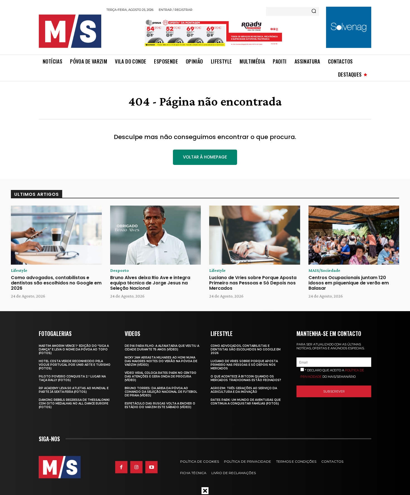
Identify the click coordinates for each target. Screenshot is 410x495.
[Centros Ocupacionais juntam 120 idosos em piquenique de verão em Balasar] (353, 235)
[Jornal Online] (70, 31)
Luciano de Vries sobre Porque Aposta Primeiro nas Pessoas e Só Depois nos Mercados (252, 282)
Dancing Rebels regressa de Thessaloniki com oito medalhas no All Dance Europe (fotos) (74, 403)
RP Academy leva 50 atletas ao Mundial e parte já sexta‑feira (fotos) (73, 390)
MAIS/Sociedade (324, 270)
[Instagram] (136, 467)
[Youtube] (151, 467)
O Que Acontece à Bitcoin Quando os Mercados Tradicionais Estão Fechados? (246, 378)
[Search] (313, 11)
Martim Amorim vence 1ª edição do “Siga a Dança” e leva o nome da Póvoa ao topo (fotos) (74, 349)
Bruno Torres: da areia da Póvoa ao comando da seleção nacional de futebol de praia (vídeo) (161, 391)
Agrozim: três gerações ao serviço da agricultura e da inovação (244, 390)
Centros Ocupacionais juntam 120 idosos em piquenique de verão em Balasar (348, 282)
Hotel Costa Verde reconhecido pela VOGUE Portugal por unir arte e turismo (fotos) (74, 364)
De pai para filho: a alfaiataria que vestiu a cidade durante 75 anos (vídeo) (162, 347)
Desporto (119, 270)
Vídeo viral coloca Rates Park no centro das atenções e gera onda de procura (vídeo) (160, 376)
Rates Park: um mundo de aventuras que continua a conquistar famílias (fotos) (246, 401)
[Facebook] (121, 467)
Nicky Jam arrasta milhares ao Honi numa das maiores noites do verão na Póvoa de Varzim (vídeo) (161, 361)
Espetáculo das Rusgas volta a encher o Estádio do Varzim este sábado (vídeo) (160, 405)
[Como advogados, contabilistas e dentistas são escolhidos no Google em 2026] (56, 235)
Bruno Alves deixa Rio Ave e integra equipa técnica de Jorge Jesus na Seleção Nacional (150, 282)
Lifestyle (19, 270)
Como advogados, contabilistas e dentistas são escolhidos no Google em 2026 (56, 282)
